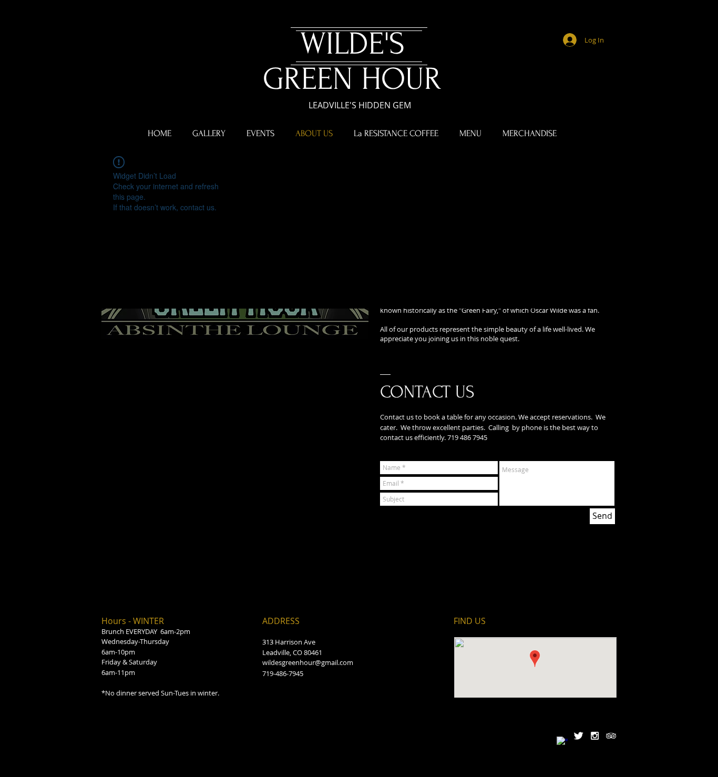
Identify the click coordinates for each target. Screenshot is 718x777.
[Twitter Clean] (578, 735)
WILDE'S (352, 44)
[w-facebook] (562, 742)
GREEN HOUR (352, 79)
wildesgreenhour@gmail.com (307, 662)
